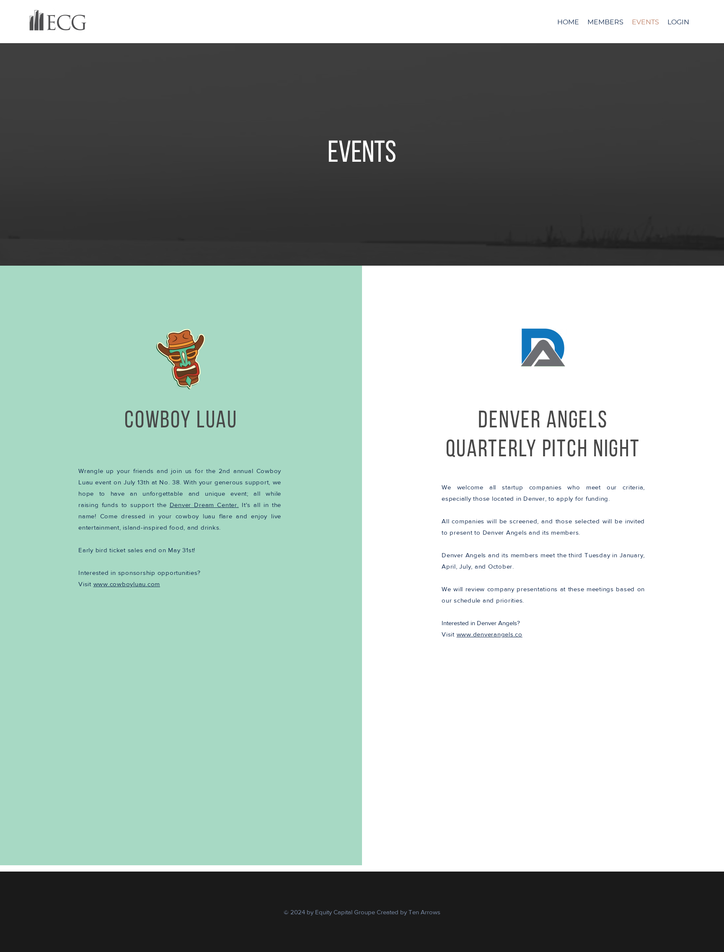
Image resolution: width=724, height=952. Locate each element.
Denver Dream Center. (204, 504)
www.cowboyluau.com (126, 583)
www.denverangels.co (489, 634)
